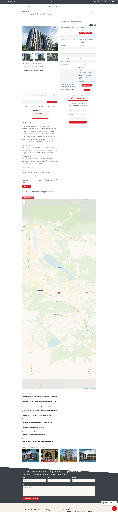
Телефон (74, 477)
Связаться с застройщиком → (40, 117)
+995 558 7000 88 (79, 98)
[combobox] (70, 114)
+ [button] (23, 201)
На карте (91, 12)
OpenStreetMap (89, 388)
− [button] (23, 202)
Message (25, 484)
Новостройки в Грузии (47, 6)
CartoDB (94, 388)
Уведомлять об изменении (85, 32)
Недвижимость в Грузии (35, 6)
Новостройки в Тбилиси (58, 6)
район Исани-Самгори (35, 195)
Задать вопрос (87, 85)
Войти (114, 1)
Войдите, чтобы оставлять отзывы (34, 70)
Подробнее (83, 36)
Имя (24, 477)
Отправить (78, 122)
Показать (27, 186)
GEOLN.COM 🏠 (25, 6)
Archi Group (25, 11)
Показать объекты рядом (28, 197)
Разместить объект (103, 1)
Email (49, 477)
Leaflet (85, 388)
